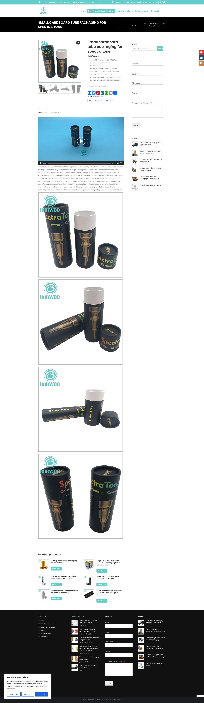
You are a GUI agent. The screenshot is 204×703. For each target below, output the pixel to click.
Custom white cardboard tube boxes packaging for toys (63, 577)
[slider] (79, 163)
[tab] (42, 111)
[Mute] (118, 163)
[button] (81, 141)
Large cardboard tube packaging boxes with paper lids (64, 591)
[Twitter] (95, 100)
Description (42, 112)
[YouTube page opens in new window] (153, 2)
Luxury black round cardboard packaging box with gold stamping (109, 592)
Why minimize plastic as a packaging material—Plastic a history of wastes (88, 648)
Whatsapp (136, 83)
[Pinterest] (101, 100)
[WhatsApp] (113, 100)
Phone (134, 93)
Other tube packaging (102, 86)
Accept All (41, 694)
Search (134, 44)
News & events (78, 616)
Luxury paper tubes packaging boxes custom (64, 562)
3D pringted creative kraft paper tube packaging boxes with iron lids (108, 563)
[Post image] (75, 623)
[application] (81, 141)
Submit (135, 125)
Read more (56, 569)
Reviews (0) (56, 112)
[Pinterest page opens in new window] (160, 2)
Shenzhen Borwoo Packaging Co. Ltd (56, 2)
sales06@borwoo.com (85, 2)
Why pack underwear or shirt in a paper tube (89, 639)
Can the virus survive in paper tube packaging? (87, 630)
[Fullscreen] (121, 163)
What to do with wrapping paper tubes (88, 666)
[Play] (41, 163)
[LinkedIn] (107, 100)
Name (135, 64)
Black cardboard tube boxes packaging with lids (108, 577)
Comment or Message (142, 103)
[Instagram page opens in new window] (164, 2)
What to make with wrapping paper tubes (89, 658)
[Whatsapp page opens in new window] (157, 2)
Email (135, 74)
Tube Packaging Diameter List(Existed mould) (88, 622)
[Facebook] (90, 100)
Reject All (27, 694)
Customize (14, 694)
